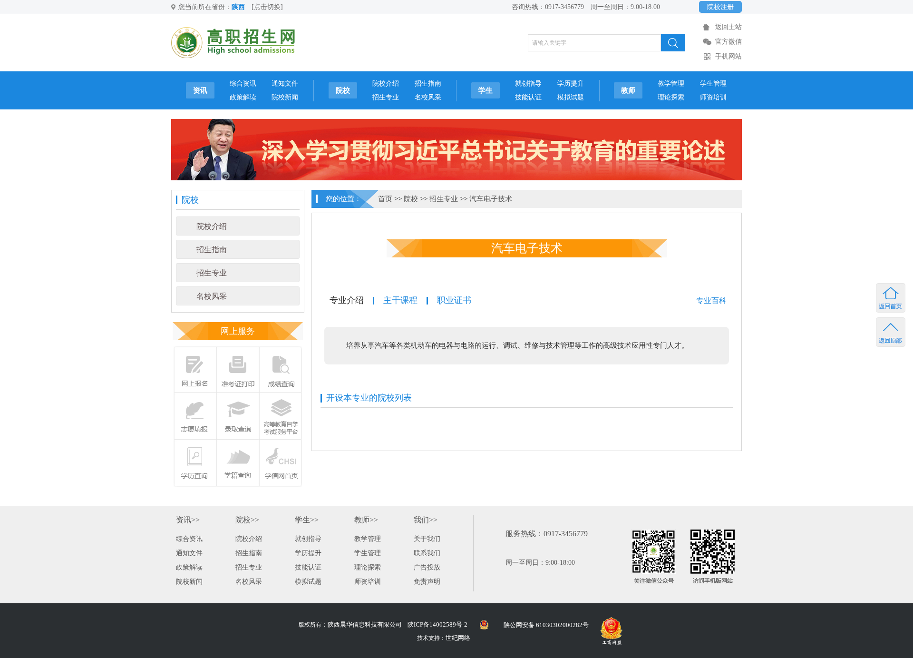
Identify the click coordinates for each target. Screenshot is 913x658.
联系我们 (427, 553)
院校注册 (720, 6)
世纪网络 (458, 637)
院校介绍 (385, 83)
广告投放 (427, 567)
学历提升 (570, 83)
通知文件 (285, 83)
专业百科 (711, 300)
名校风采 (428, 97)
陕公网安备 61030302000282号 (546, 625)
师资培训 (713, 97)
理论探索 (671, 97)
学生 (485, 90)
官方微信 (728, 41)
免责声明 (427, 581)
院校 (343, 90)
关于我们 (427, 538)
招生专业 (385, 97)
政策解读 (243, 97)
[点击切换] (267, 6)
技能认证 (528, 97)
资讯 (200, 90)
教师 (628, 90)
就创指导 (528, 83)
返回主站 (728, 26)
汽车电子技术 (490, 199)
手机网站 (728, 56)
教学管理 (671, 83)
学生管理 (713, 83)
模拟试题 (570, 97)
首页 (385, 199)
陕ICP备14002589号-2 (437, 624)
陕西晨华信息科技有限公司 (365, 624)
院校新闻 (285, 97)
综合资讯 (243, 83)
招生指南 (428, 83)
